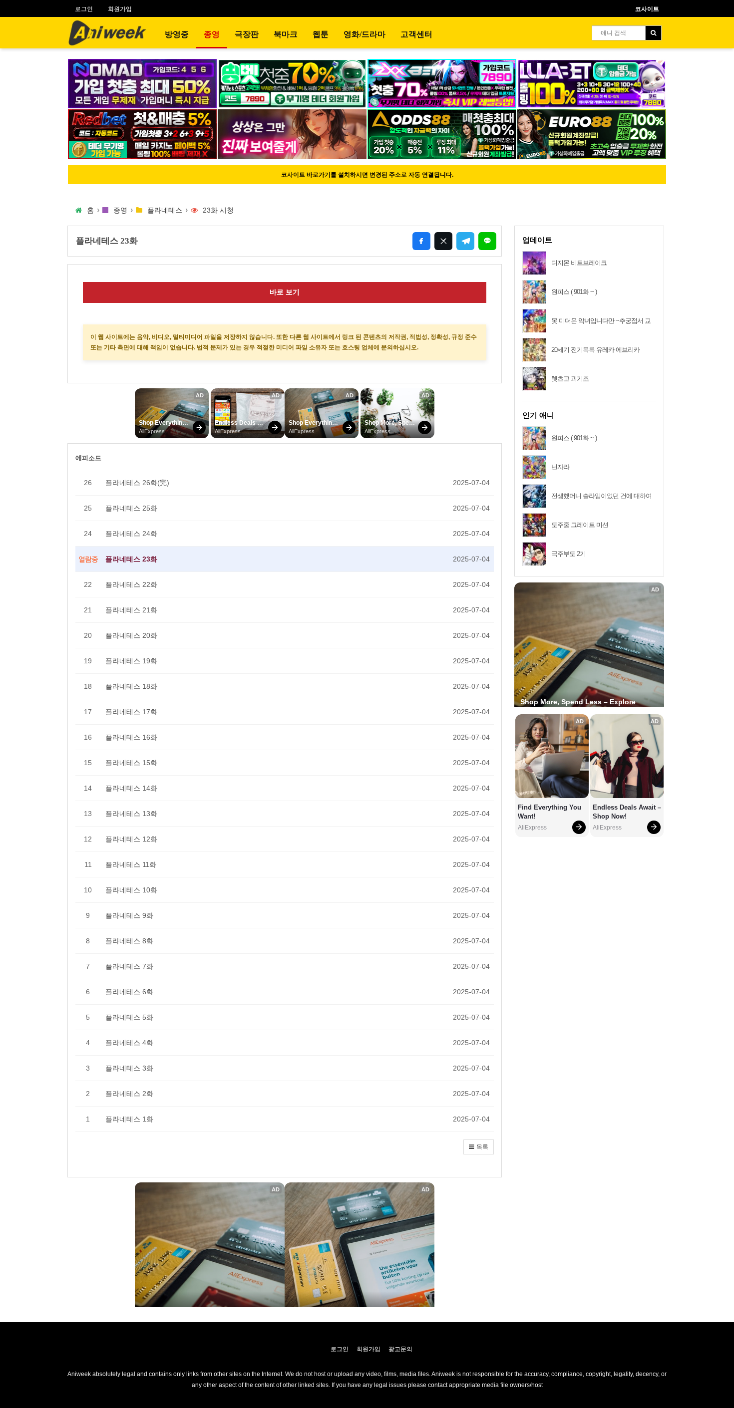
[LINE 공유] (487, 241)
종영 (212, 34)
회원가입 (120, 8)
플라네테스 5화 (129, 1017)
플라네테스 (164, 210)
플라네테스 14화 (131, 788)
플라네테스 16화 (131, 737)
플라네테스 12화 (131, 839)
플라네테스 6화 (129, 992)
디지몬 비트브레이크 (579, 263)
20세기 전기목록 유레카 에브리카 (595, 349)
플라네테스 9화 (129, 915)
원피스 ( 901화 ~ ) (574, 291)
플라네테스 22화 (131, 584)
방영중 (177, 34)
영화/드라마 (364, 34)
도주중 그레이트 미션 (579, 525)
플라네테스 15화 (131, 763)
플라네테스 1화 (129, 1119)
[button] (478, 1146)
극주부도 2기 (568, 554)
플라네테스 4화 (129, 1043)
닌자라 (560, 467)
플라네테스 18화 (131, 686)
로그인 (84, 8)
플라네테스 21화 (131, 610)
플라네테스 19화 (131, 661)
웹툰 (321, 34)
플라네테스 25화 (131, 508)
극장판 (247, 34)
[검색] (653, 32)
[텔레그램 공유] (465, 241)
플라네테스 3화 (129, 1068)
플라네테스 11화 (130, 864)
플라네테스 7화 (129, 966)
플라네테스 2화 (129, 1094)
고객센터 (416, 34)
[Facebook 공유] (421, 241)
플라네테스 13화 (131, 814)
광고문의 (400, 1349)
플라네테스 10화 (131, 890)
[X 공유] (443, 241)
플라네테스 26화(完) (137, 483)
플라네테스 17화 (131, 712)
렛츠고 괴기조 (570, 378)
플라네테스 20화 (131, 635)
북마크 (286, 34)
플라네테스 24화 (131, 534)
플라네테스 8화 (129, 941)
